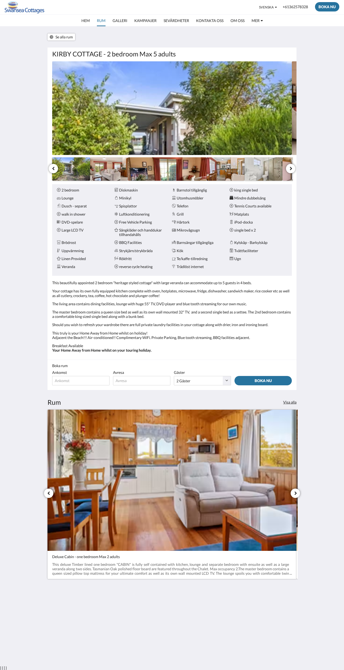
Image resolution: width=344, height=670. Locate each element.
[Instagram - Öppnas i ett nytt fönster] (274, 606)
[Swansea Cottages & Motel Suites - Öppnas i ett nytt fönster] (287, 606)
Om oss (140, 612)
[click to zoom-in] (172, 108)
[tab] (152, 598)
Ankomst (59, 372)
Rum (178, 608)
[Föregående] (53, 168)
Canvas (286, 639)
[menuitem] (85, 20)
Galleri (179, 616)
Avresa (118, 372)
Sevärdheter (184, 612)
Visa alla (289, 402)
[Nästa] (290, 168)
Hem (178, 604)
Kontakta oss (144, 608)
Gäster (179, 372)
